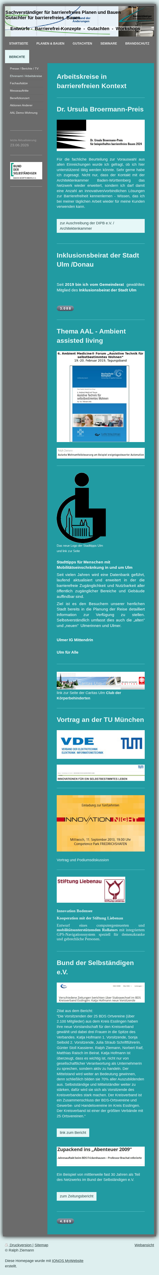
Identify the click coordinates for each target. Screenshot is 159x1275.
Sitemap (41, 1245)
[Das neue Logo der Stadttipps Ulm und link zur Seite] (81, 508)
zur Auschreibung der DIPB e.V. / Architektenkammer (87, 225)
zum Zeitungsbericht (76, 1196)
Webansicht (144, 1245)
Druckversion (21, 1245)
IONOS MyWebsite (67, 1261)
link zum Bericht (73, 1133)
